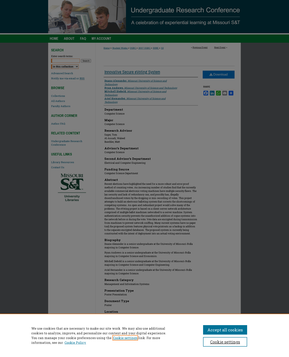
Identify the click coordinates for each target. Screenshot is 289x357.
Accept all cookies (225, 329)
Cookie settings (125, 338)
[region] (144, 335)
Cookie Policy (75, 342)
